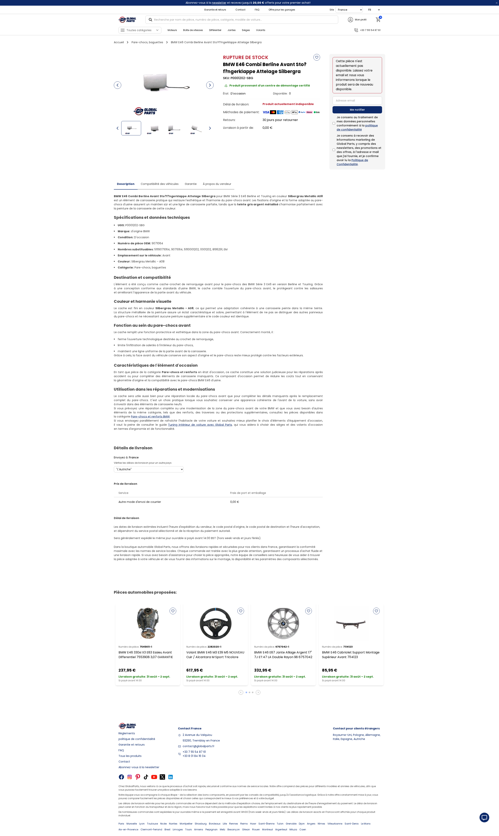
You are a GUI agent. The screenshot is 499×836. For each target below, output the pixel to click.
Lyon (142, 823)
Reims (244, 823)
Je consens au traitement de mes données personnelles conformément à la (357, 123)
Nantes (173, 823)
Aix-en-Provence (128, 829)
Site (332, 9)
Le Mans (366, 823)
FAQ (257, 9)
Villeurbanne (334, 823)
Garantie (191, 184)
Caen (302, 829)
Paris (121, 823)
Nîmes (321, 823)
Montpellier (186, 823)
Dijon (302, 823)
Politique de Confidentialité (352, 162)
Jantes (231, 30)
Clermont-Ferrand (151, 829)
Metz (222, 829)
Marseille (132, 823)
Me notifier (357, 110)
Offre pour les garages (282, 9)
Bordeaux (214, 823)
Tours (188, 829)
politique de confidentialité (357, 128)
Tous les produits (130, 756)
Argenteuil (281, 829)
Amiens (198, 829)
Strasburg (201, 823)
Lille (225, 823)
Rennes (233, 823)
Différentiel (215, 30)
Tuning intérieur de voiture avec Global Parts (200, 425)
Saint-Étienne (266, 823)
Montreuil (267, 829)
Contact (240, 9)
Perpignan (211, 829)
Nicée (163, 823)
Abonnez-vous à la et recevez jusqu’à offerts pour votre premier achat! (248, 3)
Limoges (178, 829)
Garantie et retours (215, 9)
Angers (311, 823)
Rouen (256, 829)
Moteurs (172, 30)
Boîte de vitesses (193, 30)
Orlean (246, 829)
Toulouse (152, 823)
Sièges (246, 30)
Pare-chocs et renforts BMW (150, 416)
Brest (167, 829)
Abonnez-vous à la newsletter (139, 767)
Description (125, 184)
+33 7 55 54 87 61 (194, 752)
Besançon (233, 829)
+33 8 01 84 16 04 (194, 756)
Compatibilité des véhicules (160, 184)
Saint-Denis (352, 823)
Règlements (127, 733)
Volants (260, 30)
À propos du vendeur (217, 184)
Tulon (280, 823)
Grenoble (291, 823)
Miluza (293, 829)
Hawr (253, 823)
